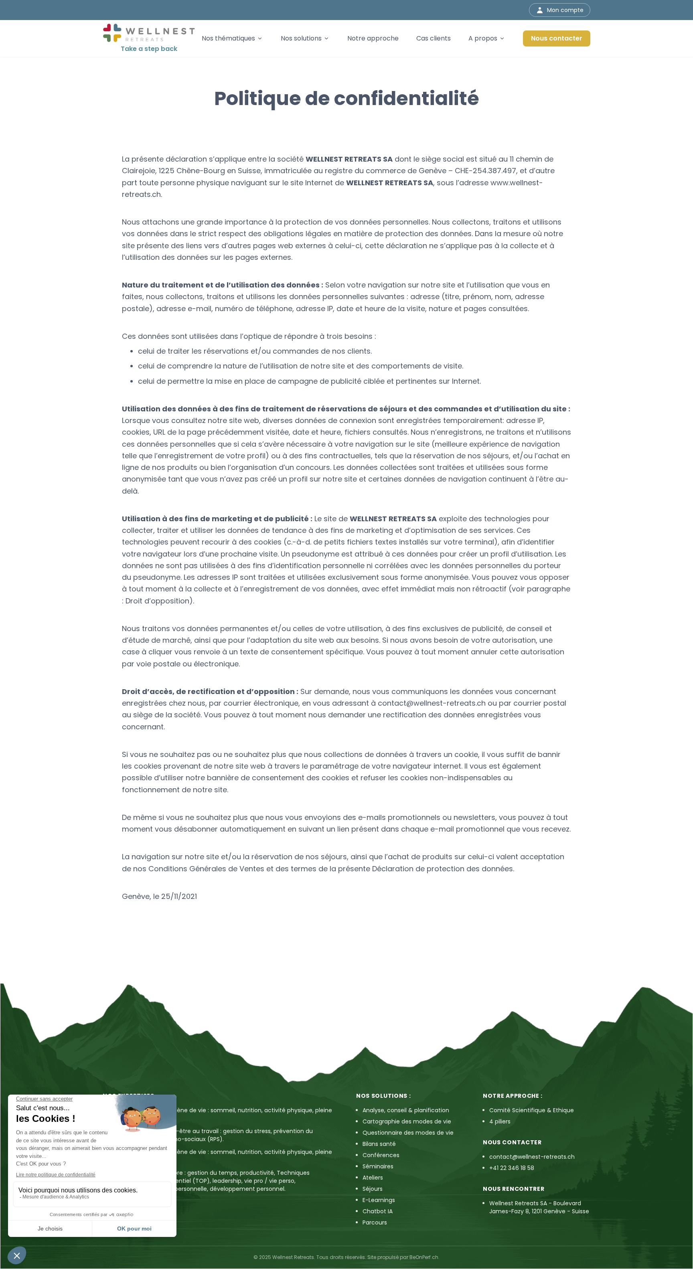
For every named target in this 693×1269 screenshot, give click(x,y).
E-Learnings (379, 1200)
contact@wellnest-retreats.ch (432, 703)
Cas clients (433, 38)
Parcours (375, 1222)
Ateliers (373, 1178)
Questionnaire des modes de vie (408, 1133)
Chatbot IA (378, 1211)
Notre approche (373, 38)
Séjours (373, 1189)
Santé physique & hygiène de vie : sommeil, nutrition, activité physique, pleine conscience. (223, 1114)
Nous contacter (556, 38)
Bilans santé (379, 1144)
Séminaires (378, 1166)
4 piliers (500, 1121)
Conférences (381, 1155)
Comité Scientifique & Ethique (531, 1110)
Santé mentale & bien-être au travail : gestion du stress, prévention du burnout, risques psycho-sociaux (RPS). (213, 1135)
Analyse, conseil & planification (406, 1110)
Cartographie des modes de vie (407, 1121)
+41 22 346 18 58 (511, 1168)
